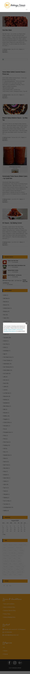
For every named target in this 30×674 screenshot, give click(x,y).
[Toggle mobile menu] (27, 9)
